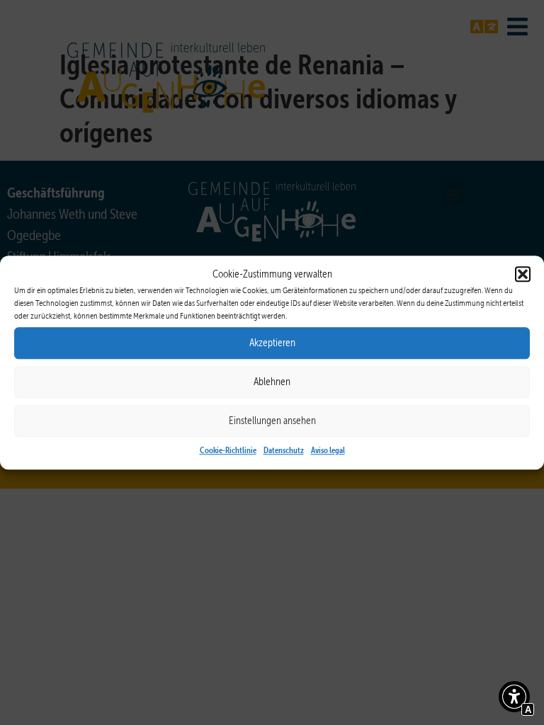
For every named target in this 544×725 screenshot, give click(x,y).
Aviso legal (328, 449)
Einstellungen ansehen (272, 420)
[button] (523, 275)
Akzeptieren (272, 342)
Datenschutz (284, 449)
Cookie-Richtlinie (228, 449)
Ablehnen (272, 381)
